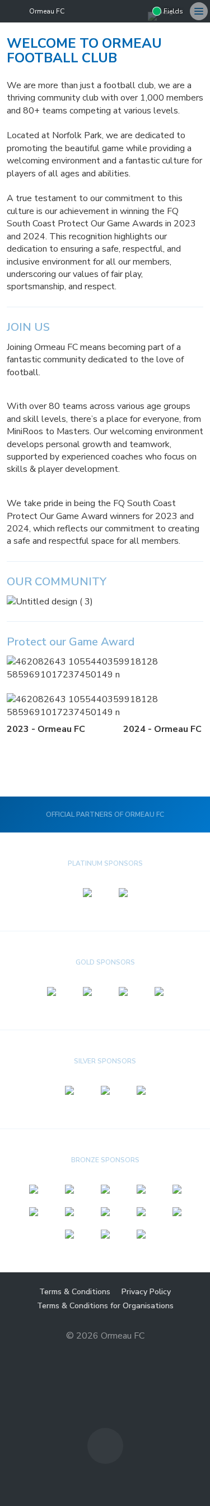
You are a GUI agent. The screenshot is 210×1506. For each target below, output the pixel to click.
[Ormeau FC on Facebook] (139, 11)
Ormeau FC (46, 11)
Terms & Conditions (74, 1291)
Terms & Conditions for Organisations (105, 1305)
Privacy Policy (146, 1291)
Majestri (105, 1353)
